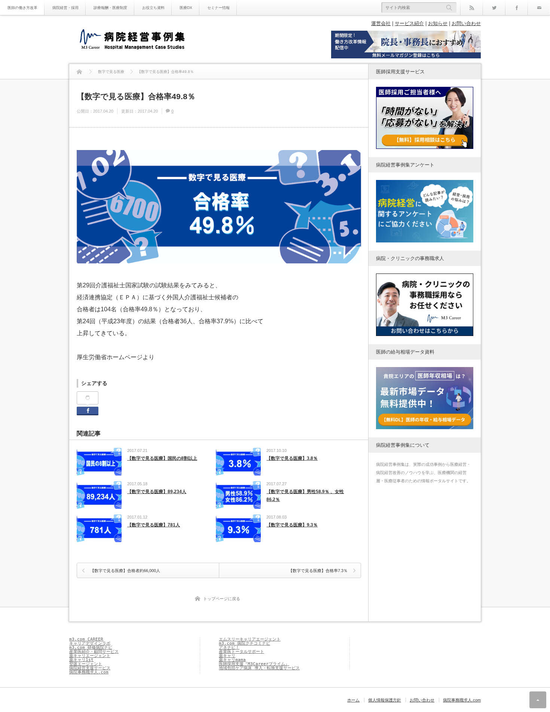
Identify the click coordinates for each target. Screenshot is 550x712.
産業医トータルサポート (241, 651)
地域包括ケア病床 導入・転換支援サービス (259, 668)
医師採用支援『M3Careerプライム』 (254, 663)
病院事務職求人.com (89, 672)
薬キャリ (227, 655)
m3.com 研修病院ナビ (90, 647)
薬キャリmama (232, 659)
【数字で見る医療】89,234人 (156, 491)
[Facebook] (516, 7)
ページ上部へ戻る (537, 699)
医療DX (186, 8)
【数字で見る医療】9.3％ (292, 525)
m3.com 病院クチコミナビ (244, 643)
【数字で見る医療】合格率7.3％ (318, 570)
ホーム (353, 700)
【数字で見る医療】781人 (153, 525)
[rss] (471, 7)
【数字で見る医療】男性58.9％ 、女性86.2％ (305, 495)
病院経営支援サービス (89, 668)
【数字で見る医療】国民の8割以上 (162, 458)
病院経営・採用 (65, 8)
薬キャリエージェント (89, 655)
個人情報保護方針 (384, 700)
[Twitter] (494, 7)
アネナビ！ (229, 647)
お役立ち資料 (153, 8)
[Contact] (539, 7)
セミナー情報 (218, 8)
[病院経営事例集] (132, 40)
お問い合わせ (466, 23)
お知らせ (437, 23)
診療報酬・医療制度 (110, 8)
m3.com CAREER (86, 639)
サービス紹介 (409, 23)
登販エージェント (85, 663)
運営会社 (381, 23)
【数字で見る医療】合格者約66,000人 (125, 570)
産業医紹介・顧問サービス (94, 651)
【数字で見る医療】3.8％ (292, 458)
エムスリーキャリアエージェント (250, 639)
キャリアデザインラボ (89, 643)
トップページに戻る (221, 598)
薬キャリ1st (81, 659)
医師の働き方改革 (22, 8)
